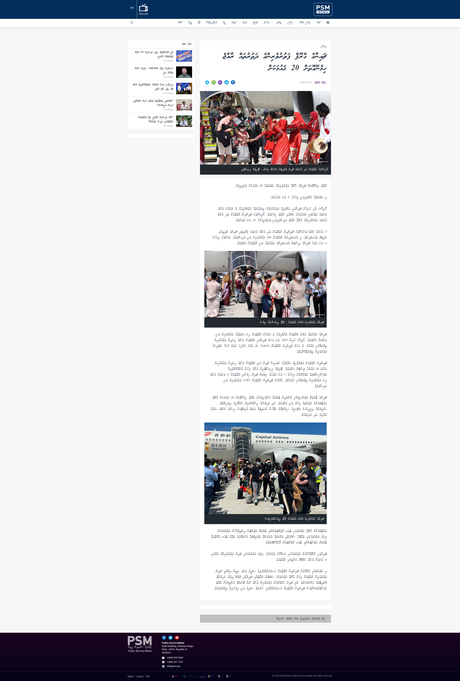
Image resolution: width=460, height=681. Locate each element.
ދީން (224, 22)
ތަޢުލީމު (255, 22)
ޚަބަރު (319, 22)
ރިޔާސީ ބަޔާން (305, 22)
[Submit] (132, 22)
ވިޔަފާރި (279, 22)
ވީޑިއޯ (190, 22)
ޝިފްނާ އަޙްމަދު (321, 83)
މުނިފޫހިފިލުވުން (211, 22)
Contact (139, 676)
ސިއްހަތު (267, 22)
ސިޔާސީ (291, 22)
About (131, 676)
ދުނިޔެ (245, 22)
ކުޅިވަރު (234, 22)
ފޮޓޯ (199, 22)
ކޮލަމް (180, 22)
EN (132, 7)
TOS (148, 676)
